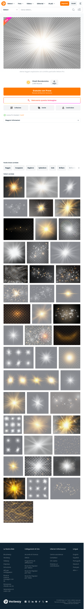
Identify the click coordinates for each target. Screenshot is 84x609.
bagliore (31, 167)
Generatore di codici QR (9, 589)
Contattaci (53, 556)
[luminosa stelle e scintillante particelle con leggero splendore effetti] (16, 273)
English (74, 553)
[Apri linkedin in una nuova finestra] (32, 600)
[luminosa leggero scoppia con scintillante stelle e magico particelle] (42, 313)
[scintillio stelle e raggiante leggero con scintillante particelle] (70, 185)
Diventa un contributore (54, 564)
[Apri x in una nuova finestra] (43, 600)
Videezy (6, 560)
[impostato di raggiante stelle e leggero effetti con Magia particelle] (16, 292)
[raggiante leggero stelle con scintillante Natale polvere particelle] (14, 487)
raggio (7, 167)
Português (75, 560)
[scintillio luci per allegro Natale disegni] (69, 228)
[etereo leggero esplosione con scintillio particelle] (42, 185)
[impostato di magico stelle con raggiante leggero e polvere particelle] (42, 292)
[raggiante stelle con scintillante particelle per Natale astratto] (66, 313)
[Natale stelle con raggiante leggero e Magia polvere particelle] (38, 334)
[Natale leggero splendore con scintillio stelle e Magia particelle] (15, 206)
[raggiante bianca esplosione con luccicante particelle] (13, 334)
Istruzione (7, 566)
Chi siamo (53, 560)
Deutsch (74, 563)
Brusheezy (7, 553)
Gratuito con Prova (42, 91)
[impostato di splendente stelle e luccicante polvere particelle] (66, 423)
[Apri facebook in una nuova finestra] (25, 600)
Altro (73, 569)
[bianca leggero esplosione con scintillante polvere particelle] (70, 379)
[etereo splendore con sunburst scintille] (66, 465)
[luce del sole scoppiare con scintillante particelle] (37, 423)
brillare (61, 167)
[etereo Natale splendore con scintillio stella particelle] (14, 185)
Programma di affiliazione (30, 561)
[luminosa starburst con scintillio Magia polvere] (67, 206)
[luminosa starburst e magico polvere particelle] (38, 444)
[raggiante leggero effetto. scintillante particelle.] (18, 511)
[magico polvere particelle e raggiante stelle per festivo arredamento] (66, 334)
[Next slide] (75, 166)
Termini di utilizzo (58, 601)
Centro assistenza (56, 553)
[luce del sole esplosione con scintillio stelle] (14, 251)
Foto (19, 4)
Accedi (73, 3)
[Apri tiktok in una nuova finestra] (39, 600)
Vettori (10, 4)
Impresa (7, 563)
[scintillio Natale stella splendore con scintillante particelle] (41, 206)
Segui (54, 83)
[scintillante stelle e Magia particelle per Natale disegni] (13, 465)
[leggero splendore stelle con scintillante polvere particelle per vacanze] (42, 273)
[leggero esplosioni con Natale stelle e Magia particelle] (14, 402)
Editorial (40, 4)
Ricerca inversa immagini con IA (9, 577)
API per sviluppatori (8, 570)
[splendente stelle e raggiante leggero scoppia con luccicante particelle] (65, 402)
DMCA (27, 556)
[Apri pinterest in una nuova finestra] (36, 600)
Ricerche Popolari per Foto (31, 571)
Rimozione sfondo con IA (9, 584)
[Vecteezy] (3, 3)
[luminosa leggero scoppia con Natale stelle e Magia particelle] (38, 487)
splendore (42, 167)
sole (52, 167)
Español (74, 556)
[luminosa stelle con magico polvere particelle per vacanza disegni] (17, 313)
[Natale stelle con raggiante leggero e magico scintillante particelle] (68, 292)
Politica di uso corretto (69, 602)
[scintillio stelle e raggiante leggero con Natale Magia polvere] (19, 228)
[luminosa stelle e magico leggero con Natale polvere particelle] (69, 356)
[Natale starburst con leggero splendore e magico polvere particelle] (46, 356)
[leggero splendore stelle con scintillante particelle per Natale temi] (67, 444)
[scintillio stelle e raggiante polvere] (38, 251)
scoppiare (19, 167)
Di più (51, 4)
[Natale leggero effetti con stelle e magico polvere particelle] (19, 356)
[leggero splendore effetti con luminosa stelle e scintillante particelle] (38, 402)
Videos (29, 4)
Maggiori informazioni (12, 119)
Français (74, 566)
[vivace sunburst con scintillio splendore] (46, 228)
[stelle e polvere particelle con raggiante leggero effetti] (68, 273)
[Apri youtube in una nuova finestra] (46, 600)
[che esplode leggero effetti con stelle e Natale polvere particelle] (13, 444)
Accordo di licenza (31, 553)
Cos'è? (22, 115)
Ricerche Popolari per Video (31, 576)
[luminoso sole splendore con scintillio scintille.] (65, 251)
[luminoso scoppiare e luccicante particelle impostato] (13, 423)
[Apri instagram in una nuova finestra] (29, 600)
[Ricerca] (73, 9)
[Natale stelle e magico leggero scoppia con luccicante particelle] (65, 487)
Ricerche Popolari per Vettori (31, 566)
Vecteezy (7, 556)
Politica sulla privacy (72, 601)
